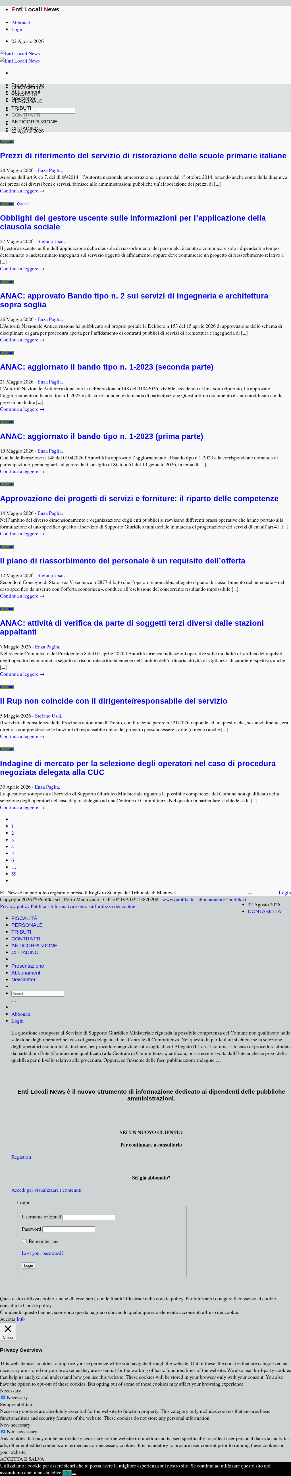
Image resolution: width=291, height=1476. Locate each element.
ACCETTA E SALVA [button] (22, 1458)
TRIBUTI (21, 108)
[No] (74, 1474)
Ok (67, 1473)
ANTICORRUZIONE (34, 122)
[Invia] (13, 1002)
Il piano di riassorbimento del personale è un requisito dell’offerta (122, 561)
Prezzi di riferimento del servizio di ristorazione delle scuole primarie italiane (143, 156)
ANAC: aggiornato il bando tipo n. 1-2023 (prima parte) (101, 436)
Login (285, 892)
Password (31, 1228)
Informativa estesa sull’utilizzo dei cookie (92, 906)
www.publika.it (178, 899)
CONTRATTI (25, 115)
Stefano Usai (51, 241)
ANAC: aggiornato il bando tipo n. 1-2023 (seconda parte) (106, 367)
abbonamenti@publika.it (223, 899)
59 (13, 873)
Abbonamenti (26, 973)
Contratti (7, 142)
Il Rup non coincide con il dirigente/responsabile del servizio (113, 701)
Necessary (17, 1397)
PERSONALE (27, 101)
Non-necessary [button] (15, 1424)
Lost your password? (43, 1252)
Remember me (44, 1240)
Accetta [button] (7, 1318)
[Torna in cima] (250, 894)
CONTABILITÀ (28, 87)
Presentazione (27, 966)
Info (20, 1318)
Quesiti (22, 204)
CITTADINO (25, 128)
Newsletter (23, 979)
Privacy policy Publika (23, 906)
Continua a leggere (22, 190)
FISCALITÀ (24, 94)
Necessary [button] (10, 1390)
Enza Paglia (50, 170)
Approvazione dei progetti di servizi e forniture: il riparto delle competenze (139, 498)
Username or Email (41, 1216)
